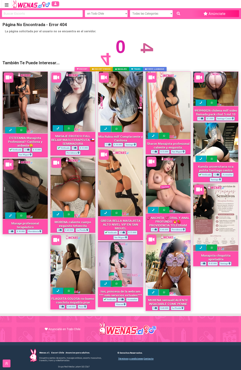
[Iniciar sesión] (55, 3)
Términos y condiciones (130, 358)
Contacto (148, 358)
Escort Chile (57, 352)
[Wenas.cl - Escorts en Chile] (26, 4)
